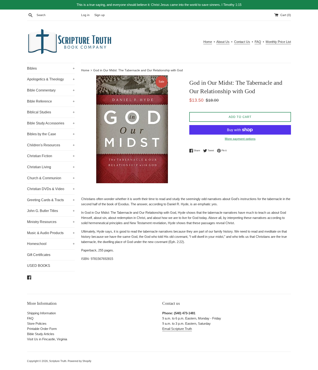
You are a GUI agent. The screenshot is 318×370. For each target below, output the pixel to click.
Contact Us (242, 42)
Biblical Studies (51, 112)
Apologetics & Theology (51, 79)
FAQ (258, 42)
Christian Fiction (51, 156)
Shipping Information (41, 313)
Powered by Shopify (79, 361)
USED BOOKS (38, 265)
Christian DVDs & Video (51, 189)
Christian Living (51, 167)
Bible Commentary (51, 90)
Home (207, 42)
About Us (223, 42)
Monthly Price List (278, 42)
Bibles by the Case (51, 134)
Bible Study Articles (40, 334)
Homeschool (51, 244)
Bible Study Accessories (51, 123)
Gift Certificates (38, 255)
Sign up (99, 15)
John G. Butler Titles (51, 211)
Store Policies (37, 323)
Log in (85, 15)
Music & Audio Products (51, 233)
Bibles (51, 68)
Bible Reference (51, 101)
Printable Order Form (42, 329)
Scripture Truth (57, 361)
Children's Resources (51, 145)
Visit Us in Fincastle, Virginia (47, 339)
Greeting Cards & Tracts (51, 200)
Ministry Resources (51, 222)
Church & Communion (51, 178)
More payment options (240, 138)
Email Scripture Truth (177, 329)
